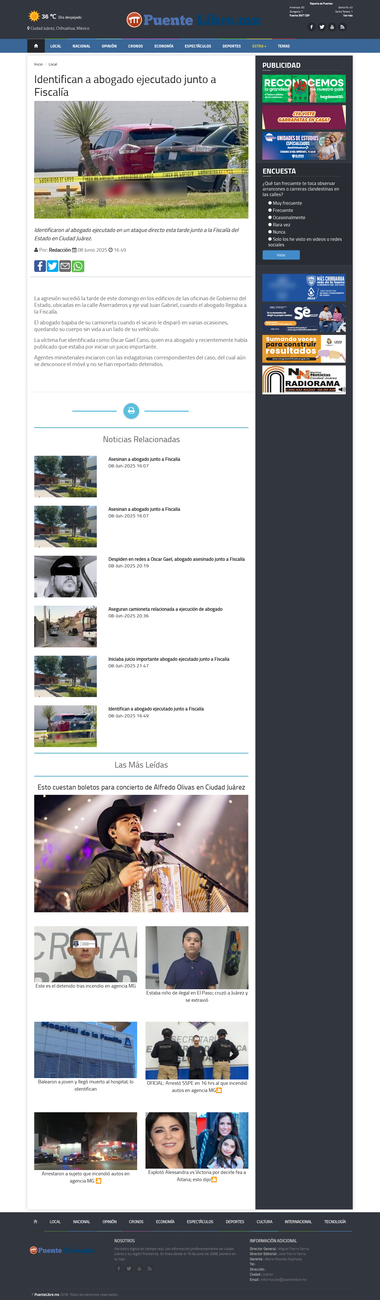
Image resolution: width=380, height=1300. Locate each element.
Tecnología (335, 1221)
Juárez (261, 1274)
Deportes (232, 46)
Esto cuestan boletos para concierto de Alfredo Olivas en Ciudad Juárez (141, 787)
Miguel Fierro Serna (279, 1248)
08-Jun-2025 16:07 (144, 462)
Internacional (298, 1221)
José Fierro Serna (278, 1253)
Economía (163, 46)
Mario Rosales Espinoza (276, 1258)
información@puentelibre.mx (278, 1279)
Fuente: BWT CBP (300, 15)
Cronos (135, 46)
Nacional (81, 46)
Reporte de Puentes (321, 3)
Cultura (264, 1221)
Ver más (348, 15)
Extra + (259, 46)
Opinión (109, 46)
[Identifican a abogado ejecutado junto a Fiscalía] (40, 265)
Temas (284, 46)
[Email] (65, 265)
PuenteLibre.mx (47, 1294)
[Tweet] (52, 265)
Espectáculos (198, 46)
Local (55, 46)
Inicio (38, 64)
